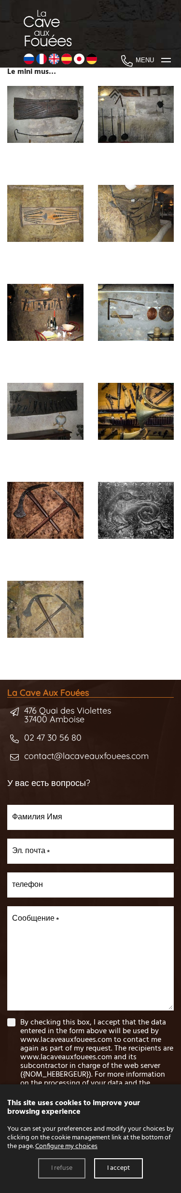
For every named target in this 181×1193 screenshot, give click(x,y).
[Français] (41, 60)
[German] (91, 60)
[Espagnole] (66, 60)
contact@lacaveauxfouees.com (86, 755)
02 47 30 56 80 (53, 737)
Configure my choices (66, 1146)
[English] (54, 60)
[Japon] (79, 60)
